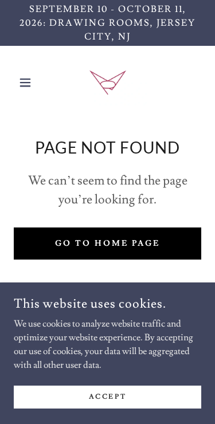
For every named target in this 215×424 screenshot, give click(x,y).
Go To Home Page (107, 243)
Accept (107, 396)
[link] (108, 82)
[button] (28, 82)
